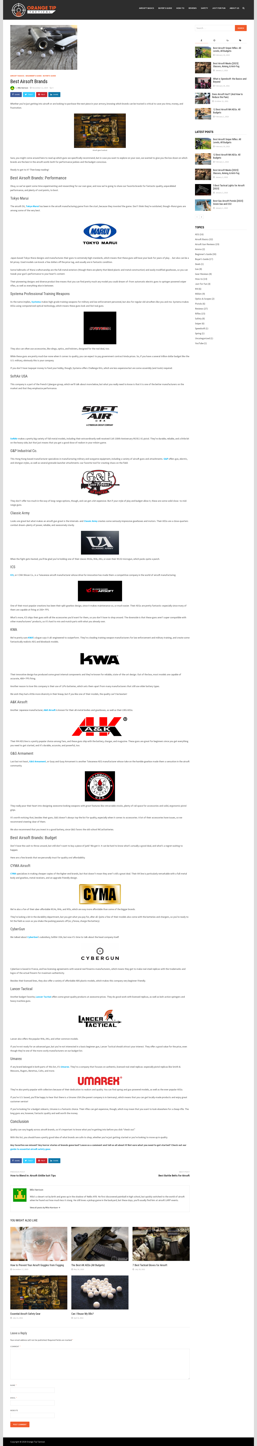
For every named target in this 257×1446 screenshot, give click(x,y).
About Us (234, 8)
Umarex (65, 1066)
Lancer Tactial (43, 996)
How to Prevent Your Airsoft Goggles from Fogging (37, 1265)
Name (13, 1385)
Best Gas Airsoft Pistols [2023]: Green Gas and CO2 (228, 202)
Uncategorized (202, 338)
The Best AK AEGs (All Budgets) (88, 1265)
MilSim (198, 293)
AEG (197, 234)
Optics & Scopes (203, 298)
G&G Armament (37, 761)
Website (14, 1410)
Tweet (30, 94)
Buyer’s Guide (165, 8)
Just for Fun (218, 8)
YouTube (199, 343)
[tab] (201, 40)
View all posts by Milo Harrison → (45, 1207)
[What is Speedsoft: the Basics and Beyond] (203, 79)
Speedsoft (200, 328)
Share (17, 94)
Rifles (198, 313)
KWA (30, 637)
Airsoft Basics (146, 8)
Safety (204, 8)
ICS (12, 574)
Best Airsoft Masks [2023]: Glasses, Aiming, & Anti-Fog (226, 65)
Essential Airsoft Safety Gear (25, 1313)
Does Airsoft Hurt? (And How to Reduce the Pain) (227, 96)
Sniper (198, 323)
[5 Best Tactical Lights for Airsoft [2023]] (203, 185)
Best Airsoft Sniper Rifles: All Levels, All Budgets (227, 49)
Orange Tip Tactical (36, 1441)
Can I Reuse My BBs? (82, 1313)
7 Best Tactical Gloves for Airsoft (150, 1265)
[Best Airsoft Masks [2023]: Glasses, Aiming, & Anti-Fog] (203, 63)
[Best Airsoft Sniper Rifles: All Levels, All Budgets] (203, 48)
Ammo (198, 249)
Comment (15, 1346)
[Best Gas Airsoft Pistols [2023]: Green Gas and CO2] (203, 201)
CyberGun (32, 937)
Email (13, 1398)
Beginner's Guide (33, 76)
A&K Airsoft (50, 710)
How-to (180, 8)
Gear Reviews (202, 273)
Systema (36, 301)
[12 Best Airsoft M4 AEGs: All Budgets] (203, 109)
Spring (198, 333)
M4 (196, 288)
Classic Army (90, 521)
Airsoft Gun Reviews (205, 244)
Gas (197, 269)
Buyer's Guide (49, 76)
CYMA (13, 873)
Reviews (193, 8)
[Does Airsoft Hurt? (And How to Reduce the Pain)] (202, 94)
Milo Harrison (23, 88)
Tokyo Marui (32, 206)
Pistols (198, 303)
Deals (198, 264)
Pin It (43, 94)
